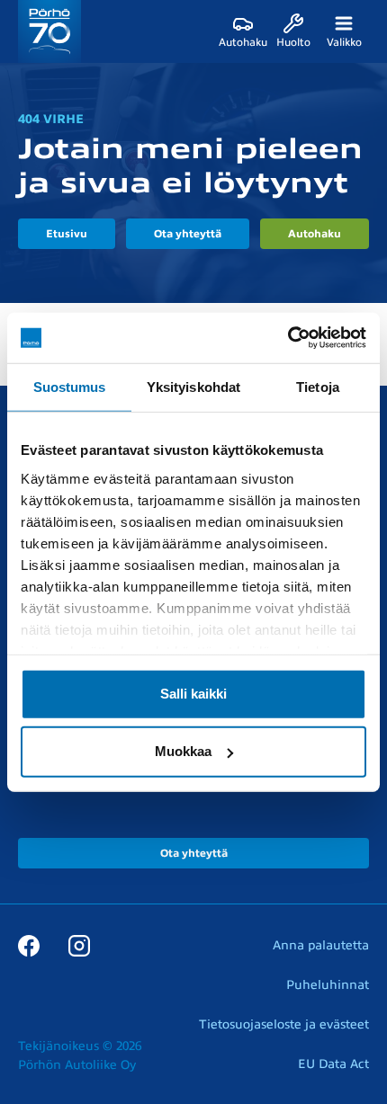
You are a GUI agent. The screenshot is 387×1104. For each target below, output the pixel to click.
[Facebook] (29, 945)
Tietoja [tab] (317, 386)
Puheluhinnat (327, 985)
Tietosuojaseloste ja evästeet (284, 1024)
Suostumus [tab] (69, 386)
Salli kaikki (193, 693)
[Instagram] (79, 945)
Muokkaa (183, 751)
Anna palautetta (321, 945)
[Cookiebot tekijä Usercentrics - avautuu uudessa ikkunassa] (287, 338)
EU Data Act (333, 1064)
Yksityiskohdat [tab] (193, 386)
